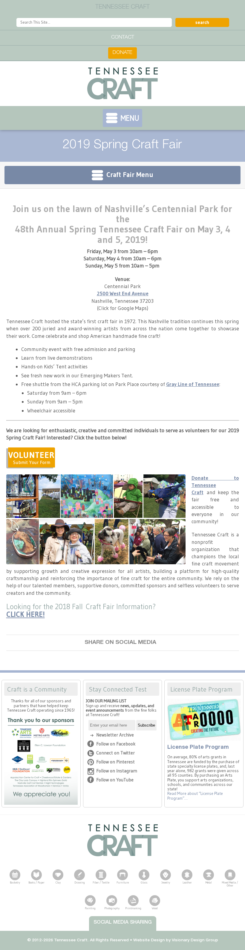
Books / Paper (36, 882)
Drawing (79, 882)
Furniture (123, 882)
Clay (58, 882)
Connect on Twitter (115, 753)
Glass (144, 882)
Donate (122, 52)
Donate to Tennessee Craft (215, 485)
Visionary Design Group (195, 940)
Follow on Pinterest (115, 762)
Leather (187, 882)
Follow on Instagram (116, 771)
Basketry (15, 882)
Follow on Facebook (115, 744)
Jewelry (165, 882)
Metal (209, 882)
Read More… (195, 796)
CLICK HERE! (25, 614)
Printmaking (133, 908)
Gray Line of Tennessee (192, 384)
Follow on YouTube (115, 780)
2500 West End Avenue (122, 293)
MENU (130, 118)
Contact (122, 37)
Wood (155, 908)
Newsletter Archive (115, 735)
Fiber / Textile (101, 882)
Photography (112, 908)
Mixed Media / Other (230, 884)
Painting (90, 908)
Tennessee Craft (122, 83)
